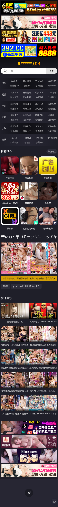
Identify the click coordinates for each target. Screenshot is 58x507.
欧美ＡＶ (39, 92)
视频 (4, 94)
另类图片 (52, 119)
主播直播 (39, 97)
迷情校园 (14, 131)
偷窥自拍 (14, 115)
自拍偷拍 (27, 92)
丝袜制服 (27, 97)
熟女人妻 (14, 97)
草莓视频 (39, 137)
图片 (4, 117)
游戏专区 (52, 81)
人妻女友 (39, 126)
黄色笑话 (39, 131)
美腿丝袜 (14, 119)
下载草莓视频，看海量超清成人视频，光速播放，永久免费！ (29, 278)
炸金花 (27, 86)
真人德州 (27, 81)
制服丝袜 (14, 108)
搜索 (51, 70)
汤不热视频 (52, 137)
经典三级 (27, 108)
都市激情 (14, 126)
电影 (4, 105)
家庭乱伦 (27, 126)
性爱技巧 (52, 131)
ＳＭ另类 (52, 97)
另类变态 (52, 108)
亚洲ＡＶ (14, 92)
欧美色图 (39, 115)
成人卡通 (39, 103)
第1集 (5, 286)
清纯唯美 (27, 119)
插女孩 (14, 137)
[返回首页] (54, 501)
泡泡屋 (27, 142)
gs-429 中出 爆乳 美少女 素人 (26, 286)
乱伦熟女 (39, 108)
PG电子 (14, 81)
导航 (4, 139)
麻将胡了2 (14, 86)
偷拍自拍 (27, 103)
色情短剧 (39, 142)
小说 (4, 128)
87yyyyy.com (29, 63)
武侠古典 (52, 126)
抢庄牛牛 (52, 86)
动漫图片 (52, 115)
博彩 (4, 83)
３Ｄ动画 (52, 92)
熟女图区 (39, 119)
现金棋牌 (39, 86)
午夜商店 (27, 137)
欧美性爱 (52, 103)
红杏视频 (14, 142)
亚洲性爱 (14, 103)
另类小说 (27, 131)
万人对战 (39, 81)
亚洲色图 (27, 115)
